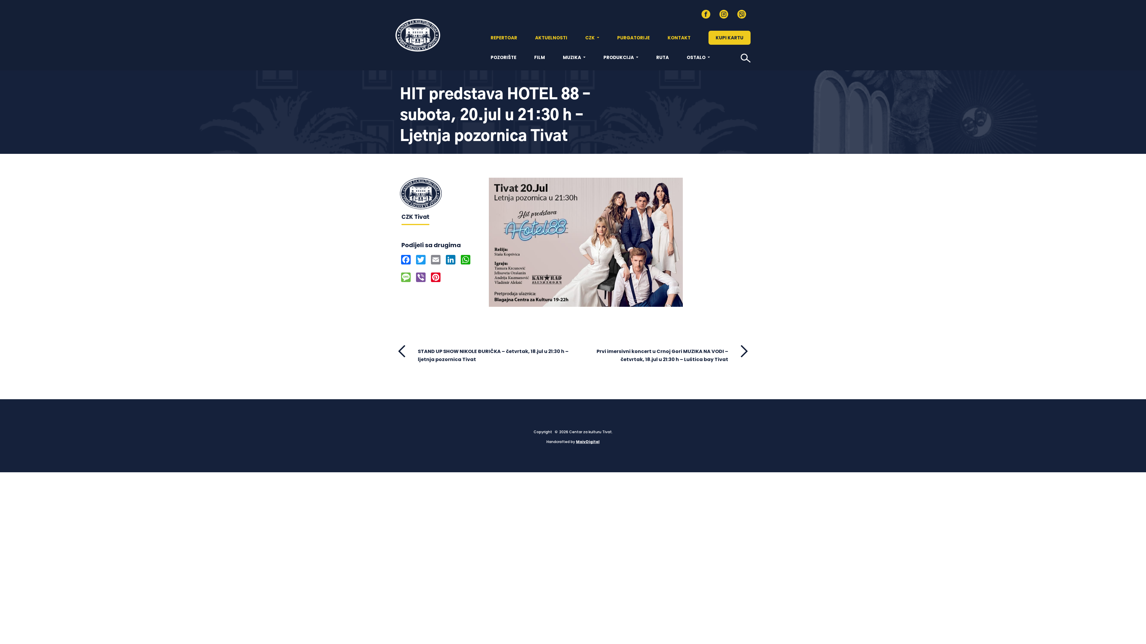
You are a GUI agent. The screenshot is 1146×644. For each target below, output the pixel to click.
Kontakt (679, 38)
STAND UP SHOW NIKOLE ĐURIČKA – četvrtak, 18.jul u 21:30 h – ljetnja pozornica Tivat (493, 355)
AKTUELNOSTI (551, 38)
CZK (590, 38)
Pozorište (503, 57)
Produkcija (619, 57)
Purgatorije (633, 38)
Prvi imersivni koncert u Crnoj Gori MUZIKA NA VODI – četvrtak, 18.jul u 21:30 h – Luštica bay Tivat (662, 355)
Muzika (572, 57)
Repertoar (504, 38)
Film (539, 57)
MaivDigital (588, 441)
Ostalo (696, 57)
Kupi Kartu (729, 38)
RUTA (662, 57)
